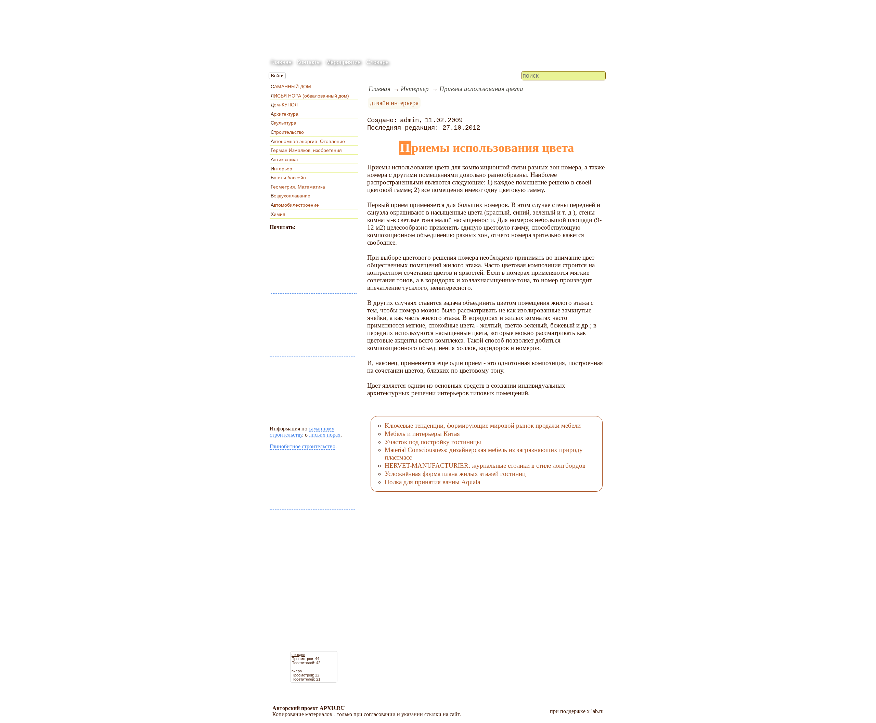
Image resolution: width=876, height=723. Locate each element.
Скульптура (283, 123)
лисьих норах (324, 435)
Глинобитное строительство (302, 446)
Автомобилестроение (295, 205)
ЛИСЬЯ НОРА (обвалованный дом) (310, 96)
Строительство (287, 132)
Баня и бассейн (288, 177)
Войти (277, 75)
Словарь (377, 62)
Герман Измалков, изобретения (306, 150)
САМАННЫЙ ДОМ (291, 86)
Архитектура (284, 114)
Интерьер (281, 168)
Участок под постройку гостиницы (433, 442)
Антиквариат (285, 159)
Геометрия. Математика (298, 187)
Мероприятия (343, 62)
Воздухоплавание (290, 195)
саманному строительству (302, 432)
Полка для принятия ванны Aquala (432, 482)
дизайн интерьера (394, 102)
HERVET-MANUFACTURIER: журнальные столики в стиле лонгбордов (485, 465)
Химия (278, 214)
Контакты (309, 62)
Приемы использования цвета (481, 88)
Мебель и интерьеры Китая (422, 433)
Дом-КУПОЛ (284, 104)
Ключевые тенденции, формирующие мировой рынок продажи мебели (483, 425)
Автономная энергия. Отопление (308, 141)
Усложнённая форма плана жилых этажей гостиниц (455, 473)
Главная (281, 62)
